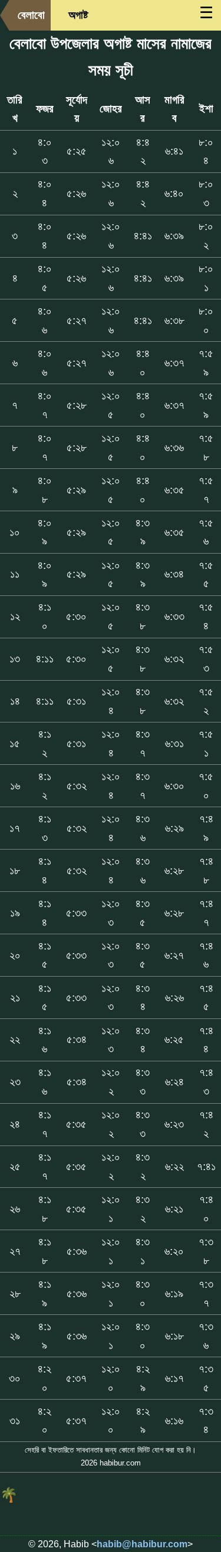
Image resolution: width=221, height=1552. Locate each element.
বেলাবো (31, 15)
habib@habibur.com (142, 1544)
